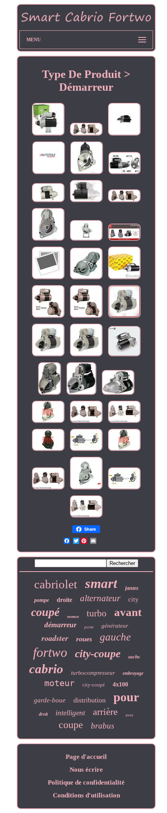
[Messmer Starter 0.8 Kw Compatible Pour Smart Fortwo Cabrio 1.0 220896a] (124, 174)
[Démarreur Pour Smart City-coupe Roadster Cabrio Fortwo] (48, 356)
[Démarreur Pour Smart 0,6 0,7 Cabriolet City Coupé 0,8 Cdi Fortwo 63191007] (48, 317)
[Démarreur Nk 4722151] (48, 422)
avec (129, 715)
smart (101, 583)
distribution (89, 700)
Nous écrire (86, 769)
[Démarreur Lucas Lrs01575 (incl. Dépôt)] (124, 422)
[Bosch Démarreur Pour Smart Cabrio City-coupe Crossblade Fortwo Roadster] (48, 174)
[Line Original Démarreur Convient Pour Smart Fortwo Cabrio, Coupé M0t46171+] (86, 240)
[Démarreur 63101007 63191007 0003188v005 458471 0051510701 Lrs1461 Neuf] (49, 394)
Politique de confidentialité (86, 782)
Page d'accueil (86, 756)
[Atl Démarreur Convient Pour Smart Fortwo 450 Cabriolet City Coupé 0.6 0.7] (124, 279)
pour (126, 697)
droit (43, 714)
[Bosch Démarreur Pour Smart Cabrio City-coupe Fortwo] (124, 135)
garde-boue (50, 700)
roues (84, 639)
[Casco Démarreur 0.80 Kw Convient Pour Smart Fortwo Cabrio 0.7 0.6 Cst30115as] (124, 240)
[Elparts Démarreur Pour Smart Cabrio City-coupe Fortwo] (86, 174)
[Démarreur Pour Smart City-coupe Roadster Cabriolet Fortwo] (124, 317)
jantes (131, 588)
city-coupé (93, 685)
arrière (105, 711)
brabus (102, 725)
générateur (114, 626)
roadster (55, 637)
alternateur (100, 598)
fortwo (50, 652)
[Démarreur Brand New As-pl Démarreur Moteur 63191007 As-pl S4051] (86, 489)
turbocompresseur (93, 673)
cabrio (46, 669)
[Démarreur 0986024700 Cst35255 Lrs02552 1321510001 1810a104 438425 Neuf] (118, 394)
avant (128, 612)
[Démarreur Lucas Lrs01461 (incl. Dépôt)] (86, 422)
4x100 (120, 684)
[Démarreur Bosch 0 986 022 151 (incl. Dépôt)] (124, 489)
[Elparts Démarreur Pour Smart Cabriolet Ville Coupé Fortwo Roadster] (48, 240)
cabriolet (55, 584)
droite (64, 600)
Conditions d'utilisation (86, 795)
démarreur (60, 625)
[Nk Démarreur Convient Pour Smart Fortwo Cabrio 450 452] (86, 202)
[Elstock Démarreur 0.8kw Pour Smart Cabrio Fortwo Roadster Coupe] (86, 135)
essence (73, 616)
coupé (45, 611)
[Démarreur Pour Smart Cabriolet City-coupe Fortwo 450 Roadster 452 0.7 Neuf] (86, 279)
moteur (59, 683)
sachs (134, 657)
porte (89, 627)
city (133, 599)
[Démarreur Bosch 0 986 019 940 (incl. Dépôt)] (86, 450)
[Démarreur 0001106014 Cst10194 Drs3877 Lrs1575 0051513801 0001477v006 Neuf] (81, 394)
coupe (71, 724)
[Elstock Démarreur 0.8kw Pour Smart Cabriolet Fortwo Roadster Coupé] (124, 202)
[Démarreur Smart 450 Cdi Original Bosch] (124, 356)
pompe (41, 600)
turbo (96, 613)
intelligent (70, 713)
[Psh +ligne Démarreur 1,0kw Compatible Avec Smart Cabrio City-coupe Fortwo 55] (48, 135)
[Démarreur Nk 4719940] (48, 450)
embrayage (133, 673)
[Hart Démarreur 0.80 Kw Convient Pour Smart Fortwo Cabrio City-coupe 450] (48, 202)
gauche (115, 637)
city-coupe (97, 654)
